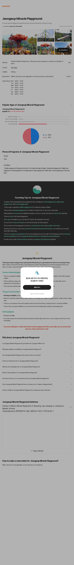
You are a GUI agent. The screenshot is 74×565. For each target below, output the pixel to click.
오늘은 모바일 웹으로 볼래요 (37, 294)
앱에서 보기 (37, 287)
